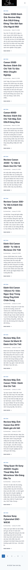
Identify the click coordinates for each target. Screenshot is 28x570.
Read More (8, 50)
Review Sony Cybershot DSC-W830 (12, 519)
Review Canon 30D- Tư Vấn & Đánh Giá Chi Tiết (14, 204)
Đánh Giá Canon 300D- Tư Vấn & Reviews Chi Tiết (12, 246)
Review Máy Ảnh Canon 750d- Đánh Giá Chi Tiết (13, 383)
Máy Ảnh (6, 10)
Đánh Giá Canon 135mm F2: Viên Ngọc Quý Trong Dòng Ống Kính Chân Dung (12, 294)
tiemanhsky (8, 30)
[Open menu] (24, 3)
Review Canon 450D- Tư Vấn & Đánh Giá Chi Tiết (12, 162)
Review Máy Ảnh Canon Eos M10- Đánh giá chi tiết (12, 425)
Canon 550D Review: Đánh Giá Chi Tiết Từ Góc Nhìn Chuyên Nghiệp (12, 68)
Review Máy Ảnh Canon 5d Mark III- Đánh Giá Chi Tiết (13, 341)
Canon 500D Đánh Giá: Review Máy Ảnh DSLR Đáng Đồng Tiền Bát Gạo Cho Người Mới (13, 20)
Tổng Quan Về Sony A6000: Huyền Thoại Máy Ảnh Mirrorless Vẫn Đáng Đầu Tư (14, 472)
